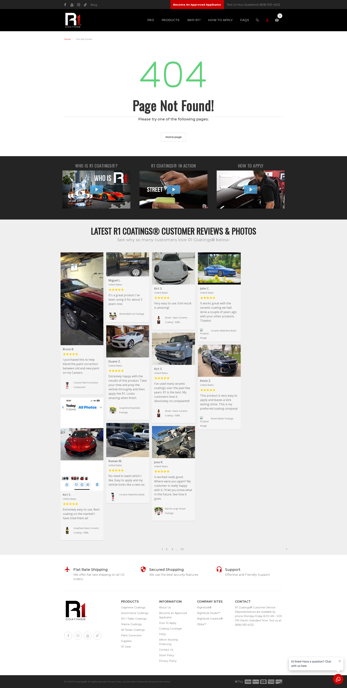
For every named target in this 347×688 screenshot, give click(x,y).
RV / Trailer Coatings (133, 618)
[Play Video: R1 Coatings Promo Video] (173, 189)
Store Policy (166, 655)
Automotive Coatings (134, 613)
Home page (174, 137)
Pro (150, 20)
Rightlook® (204, 607)
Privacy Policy (168, 661)
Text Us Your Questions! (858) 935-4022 (253, 4)
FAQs (244, 20)
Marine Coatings (131, 624)
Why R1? (194, 20)
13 (182, 549)
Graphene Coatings (133, 607)
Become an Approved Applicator (173, 615)
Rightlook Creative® (210, 618)
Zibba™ (202, 624)
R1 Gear (126, 646)
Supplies (126, 641)
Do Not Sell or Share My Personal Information (146, 681)
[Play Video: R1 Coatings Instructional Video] (250, 189)
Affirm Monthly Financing (168, 642)
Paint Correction (131, 635)
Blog (94, 4)
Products (171, 20)
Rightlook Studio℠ (208, 613)
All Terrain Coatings (133, 629)
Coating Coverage (170, 628)
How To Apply (220, 20)
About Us (165, 607)
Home (67, 39)
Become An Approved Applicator (197, 4)
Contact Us (166, 649)
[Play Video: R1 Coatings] (96, 189)
